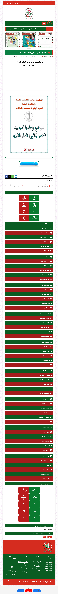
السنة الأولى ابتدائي (45, 232)
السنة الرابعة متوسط (45, 270)
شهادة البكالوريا (13, 56)
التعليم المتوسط (48, 568)
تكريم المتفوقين (46, 478)
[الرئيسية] (49, 23)
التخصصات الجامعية (44, 322)
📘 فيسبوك (37, 590)
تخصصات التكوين (45, 355)
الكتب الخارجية (45, 403)
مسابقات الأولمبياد (45, 474)
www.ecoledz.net (29, 65)
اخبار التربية (47, 384)
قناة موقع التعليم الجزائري (24, 568)
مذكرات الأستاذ (46, 436)
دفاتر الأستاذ (47, 432)
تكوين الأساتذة (45, 450)
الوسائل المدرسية (45, 408)
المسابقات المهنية (45, 370)
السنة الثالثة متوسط (45, 265)
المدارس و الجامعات (45, 318)
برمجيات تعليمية (45, 441)
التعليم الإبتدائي (48, 562)
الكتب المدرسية (46, 399)
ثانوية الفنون (47, 307)
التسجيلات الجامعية (45, 313)
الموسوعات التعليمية (44, 417)
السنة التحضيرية (45, 228)
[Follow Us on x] (13, 581)
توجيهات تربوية (20, 56)
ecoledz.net (47, 582)
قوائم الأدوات (46, 412)
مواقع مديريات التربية (35, 572)
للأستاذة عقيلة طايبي (25, 581)
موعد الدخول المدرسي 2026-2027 (46, 43)
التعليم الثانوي (34, 56)
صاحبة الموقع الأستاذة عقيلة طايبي (11, 575)
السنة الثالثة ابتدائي (45, 241)
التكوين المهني (49, 570)
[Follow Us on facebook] (6, 581)
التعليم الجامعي (48, 566)
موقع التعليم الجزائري (22, 561)
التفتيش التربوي (46, 445)
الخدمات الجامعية (45, 336)
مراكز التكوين (46, 360)
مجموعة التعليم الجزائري (24, 572)
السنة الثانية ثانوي (45, 289)
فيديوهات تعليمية (45, 465)
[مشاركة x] (9, 176)
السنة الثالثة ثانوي (27, 56)
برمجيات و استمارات (45, 375)
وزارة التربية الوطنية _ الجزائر (35, 562)
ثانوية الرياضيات (46, 303)
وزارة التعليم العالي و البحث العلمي (36, 565)
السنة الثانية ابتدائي (44, 237)
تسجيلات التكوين (46, 346)
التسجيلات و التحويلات (44, 379)
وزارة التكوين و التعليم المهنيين (35, 569)
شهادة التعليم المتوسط (43, 274)
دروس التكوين (46, 364)
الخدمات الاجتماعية (44, 393)
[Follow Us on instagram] (8, 581)
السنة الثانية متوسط (44, 261)
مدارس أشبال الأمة (45, 279)
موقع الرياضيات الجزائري (24, 564)
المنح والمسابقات (46, 331)
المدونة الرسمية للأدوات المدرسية (12, 571)
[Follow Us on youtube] (11, 581)
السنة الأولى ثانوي (45, 285)
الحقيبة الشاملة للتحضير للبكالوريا (12, 567)
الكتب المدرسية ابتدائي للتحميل (10, 563)
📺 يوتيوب (28, 590)
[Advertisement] (27, 80)
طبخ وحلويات (46, 351)
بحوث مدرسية (46, 469)
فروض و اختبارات (45, 460)
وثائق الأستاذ (46, 427)
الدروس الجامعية (45, 327)
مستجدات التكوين (45, 342)
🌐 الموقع (20, 590)
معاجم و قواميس (45, 421)
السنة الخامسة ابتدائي (44, 250)
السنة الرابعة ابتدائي (45, 246)
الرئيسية (40, 56)
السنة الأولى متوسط (45, 256)
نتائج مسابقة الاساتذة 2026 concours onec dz (30, 44)
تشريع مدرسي (45, 388)
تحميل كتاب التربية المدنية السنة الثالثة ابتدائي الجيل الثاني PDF (14, 45)
